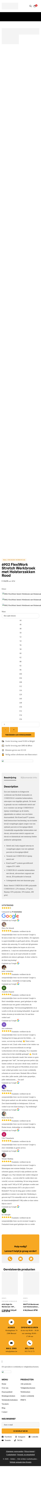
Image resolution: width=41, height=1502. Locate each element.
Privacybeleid (29, 1451)
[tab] (10, 777)
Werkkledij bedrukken (10, 1400)
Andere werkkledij (27, 1396)
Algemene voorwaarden (14, 1451)
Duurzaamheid (7, 1392)
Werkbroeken (25, 1392)
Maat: (4, 612)
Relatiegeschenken (8, 1396)
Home (4, 1384)
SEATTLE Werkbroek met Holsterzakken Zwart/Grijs (31, 1306)
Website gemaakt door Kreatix (20, 1462)
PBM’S (23, 1400)
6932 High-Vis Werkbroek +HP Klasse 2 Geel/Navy (9, 1306)
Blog (3, 1408)
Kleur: (4, 589)
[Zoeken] (30, 6)
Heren (4, 1298)
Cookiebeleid (11, 1455)
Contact (4, 1412)
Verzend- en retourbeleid (26, 1455)
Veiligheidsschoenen (27, 1388)
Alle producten (25, 1384)
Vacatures (5, 1404)
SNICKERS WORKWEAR (16, 560)
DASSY (25, 1301)
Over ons (5, 1388)
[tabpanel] (20, 841)
